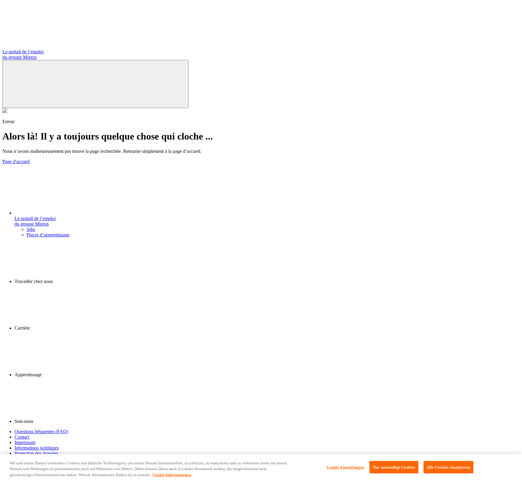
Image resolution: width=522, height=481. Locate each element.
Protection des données (36, 453)
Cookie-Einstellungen (345, 467)
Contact (21, 437)
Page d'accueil (16, 161)
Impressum (24, 442)
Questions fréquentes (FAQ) (41, 431)
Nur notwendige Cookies (394, 467)
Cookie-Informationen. (172, 475)
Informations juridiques (36, 447)
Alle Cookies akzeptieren (448, 467)
